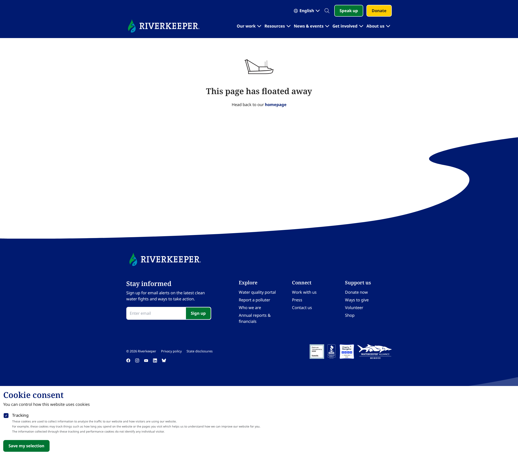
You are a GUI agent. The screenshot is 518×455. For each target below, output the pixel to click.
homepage (276, 104)
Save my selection (26, 446)
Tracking (20, 415)
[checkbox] (6, 414)
